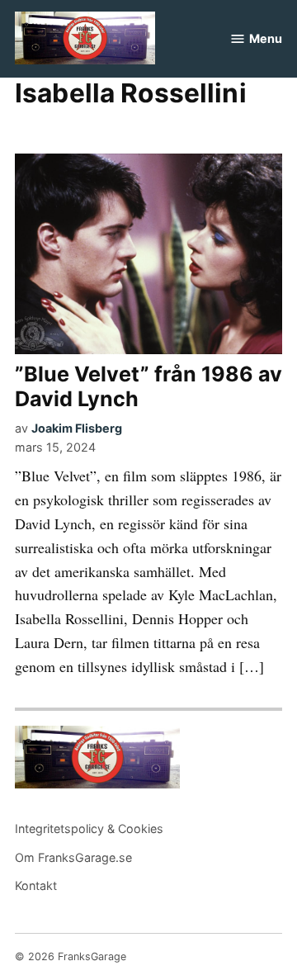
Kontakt (36, 885)
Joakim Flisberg (76, 428)
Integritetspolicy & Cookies (89, 828)
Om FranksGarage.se (73, 857)
